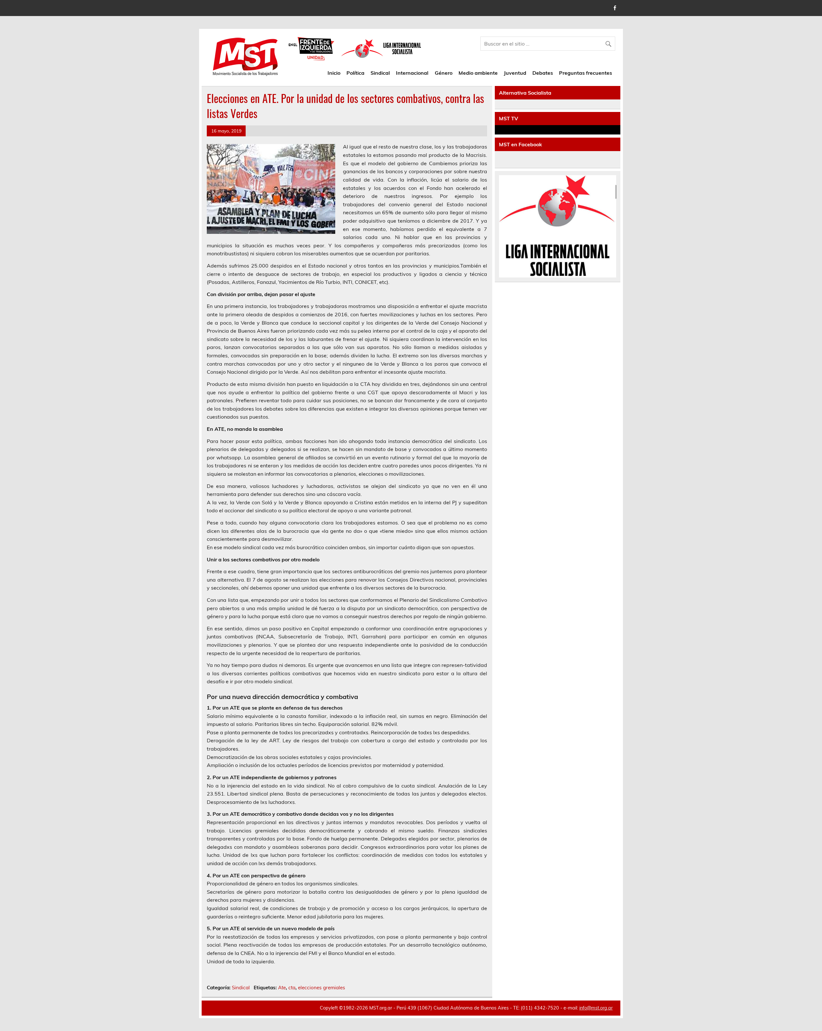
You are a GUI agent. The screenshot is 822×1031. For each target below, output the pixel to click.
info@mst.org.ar (596, 1008)
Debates (542, 73)
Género (443, 73)
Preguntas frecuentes (585, 73)
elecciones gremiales (321, 987)
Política (355, 73)
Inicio (334, 73)
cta (291, 987)
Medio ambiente (478, 73)
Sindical (380, 73)
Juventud (515, 73)
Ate (282, 987)
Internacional (412, 73)
